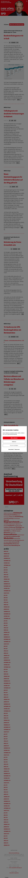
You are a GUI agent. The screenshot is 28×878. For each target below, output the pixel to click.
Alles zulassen (14, 438)
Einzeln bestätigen (14, 445)
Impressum (17, 449)
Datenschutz (11, 449)
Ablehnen (14, 441)
